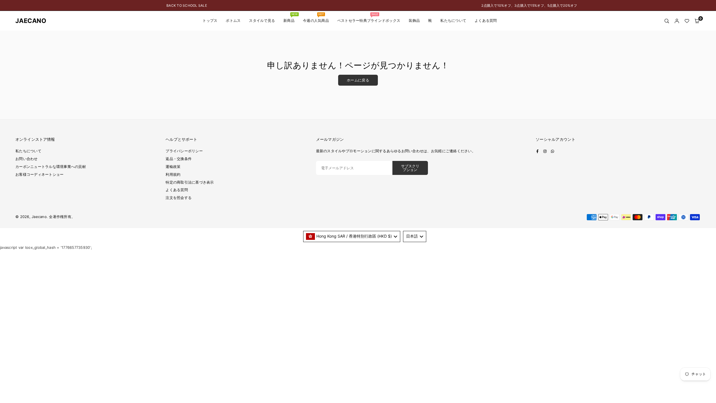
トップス (209, 20)
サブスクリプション (410, 168)
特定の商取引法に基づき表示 (190, 182)
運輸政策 (173, 166)
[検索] (667, 21)
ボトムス (233, 20)
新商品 (290, 18)
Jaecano (26, 21)
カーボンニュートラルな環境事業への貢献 (50, 166)
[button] (697, 21)
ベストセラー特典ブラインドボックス (368, 18)
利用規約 (173, 174)
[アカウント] (677, 21)
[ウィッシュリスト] (687, 21)
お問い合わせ (26, 158)
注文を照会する (179, 197)
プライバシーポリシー (184, 151)
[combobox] (352, 236)
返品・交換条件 (179, 158)
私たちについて (453, 20)
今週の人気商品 (316, 18)
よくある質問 (486, 20)
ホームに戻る (358, 80)
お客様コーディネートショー (39, 174)
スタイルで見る (262, 20)
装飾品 (414, 20)
